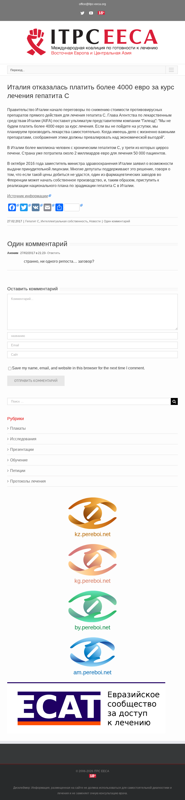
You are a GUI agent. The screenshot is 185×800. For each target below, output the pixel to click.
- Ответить (53, 253)
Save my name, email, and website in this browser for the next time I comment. (78, 368)
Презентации (22, 449)
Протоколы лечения (28, 481)
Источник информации (27, 196)
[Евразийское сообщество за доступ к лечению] (92, 708)
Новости (95, 221)
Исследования (23, 439)
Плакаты (18, 428)
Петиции (17, 471)
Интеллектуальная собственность (64, 221)
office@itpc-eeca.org (92, 4)
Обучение (19, 460)
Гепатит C (32, 221)
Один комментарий (117, 221)
